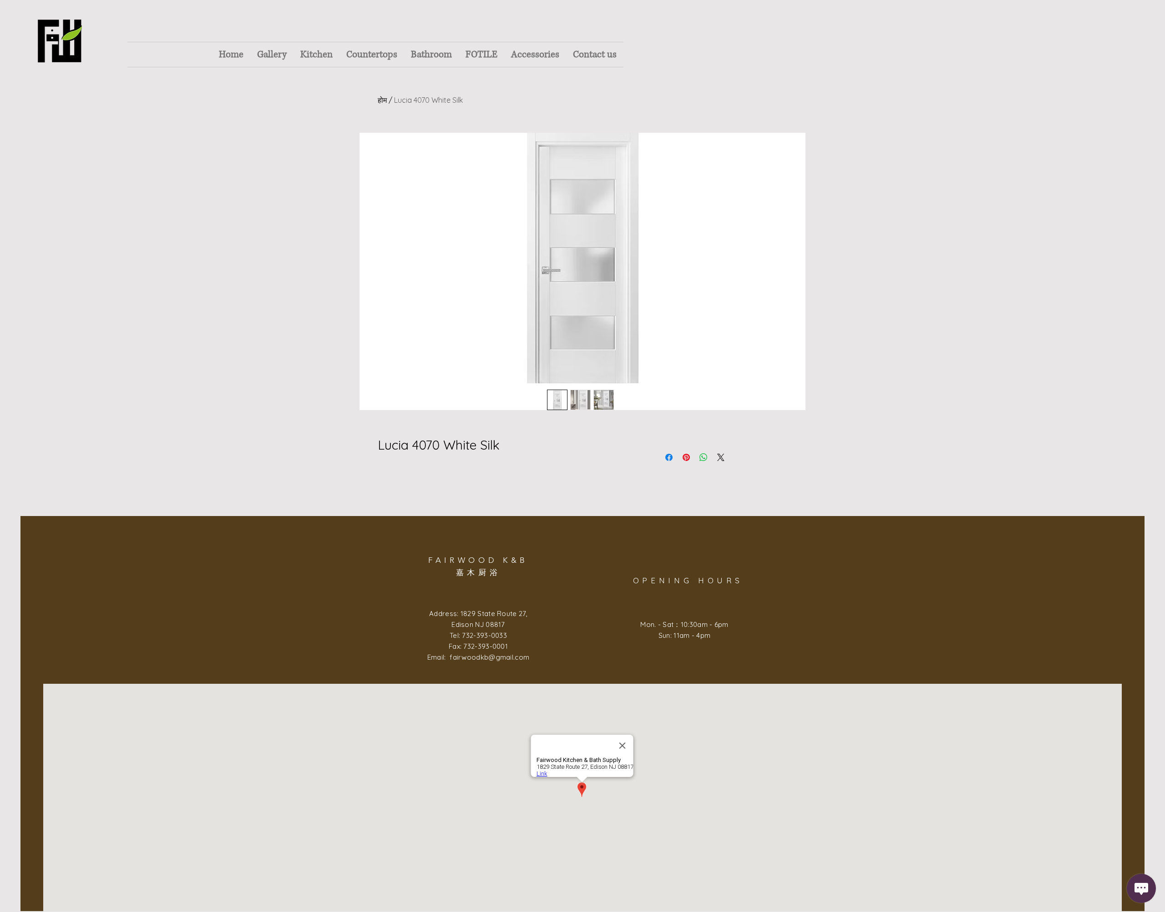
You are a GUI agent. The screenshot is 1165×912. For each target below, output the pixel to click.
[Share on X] (720, 457)
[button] (272, 54)
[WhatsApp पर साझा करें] (703, 457)
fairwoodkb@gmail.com (489, 657)
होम (382, 100)
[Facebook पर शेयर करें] (669, 457)
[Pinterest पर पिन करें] (686, 457)
